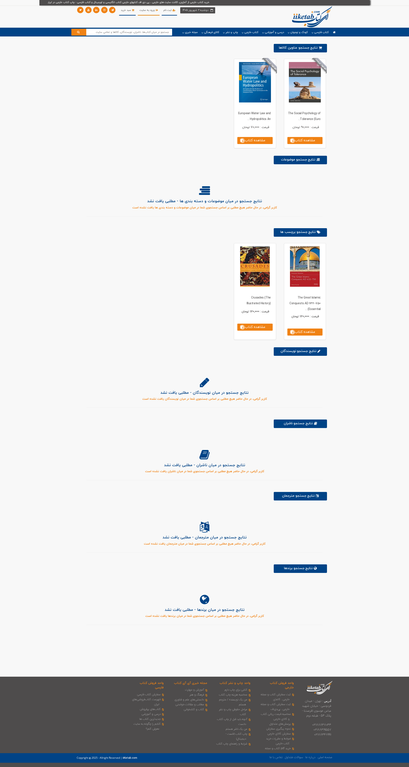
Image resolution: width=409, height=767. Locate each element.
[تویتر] (80, 10)
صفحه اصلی (325, 757)
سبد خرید (126, 10)
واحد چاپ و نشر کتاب (235, 683)
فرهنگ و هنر (197, 695)
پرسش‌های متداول (280, 724)
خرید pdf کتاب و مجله (278, 748)
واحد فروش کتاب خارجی (282, 685)
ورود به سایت (148, 10)
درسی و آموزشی (151, 714)
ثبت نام (168, 10)
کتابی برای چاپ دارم (236, 690)
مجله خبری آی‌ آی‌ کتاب (190, 683)
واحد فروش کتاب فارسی (152, 685)
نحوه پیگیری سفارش (278, 729)
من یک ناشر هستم (236, 729)
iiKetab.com (130, 758)
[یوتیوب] (88, 10)
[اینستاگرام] (104, 10)
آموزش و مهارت (194, 690)
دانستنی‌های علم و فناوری (189, 700)
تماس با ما (276, 757)
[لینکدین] (96, 10)
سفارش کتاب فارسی (149, 694)
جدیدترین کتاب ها (150, 719)
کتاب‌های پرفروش (150, 709)
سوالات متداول (294, 757)
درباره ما (310, 757)
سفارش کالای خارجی (279, 734)
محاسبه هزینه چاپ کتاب (233, 695)
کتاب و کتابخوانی (194, 709)
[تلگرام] (112, 10)
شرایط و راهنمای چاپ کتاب (231, 744)
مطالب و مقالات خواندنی (189, 704)
